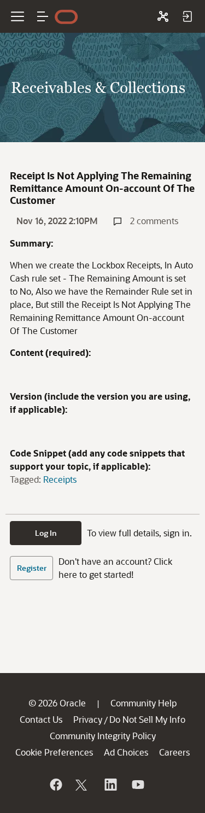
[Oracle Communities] (162, 16)
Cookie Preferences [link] (54, 752)
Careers (174, 752)
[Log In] (187, 16)
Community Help (143, 703)
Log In (46, 533)
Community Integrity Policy (103, 735)
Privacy (87, 719)
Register (31, 568)
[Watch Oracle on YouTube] (137, 784)
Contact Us (41, 719)
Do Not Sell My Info (147, 719)
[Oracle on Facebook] (55, 784)
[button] (43, 16)
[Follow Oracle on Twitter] (82, 784)
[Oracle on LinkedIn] (110, 784)
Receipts (60, 479)
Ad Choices (126, 752)
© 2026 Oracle (57, 703)
